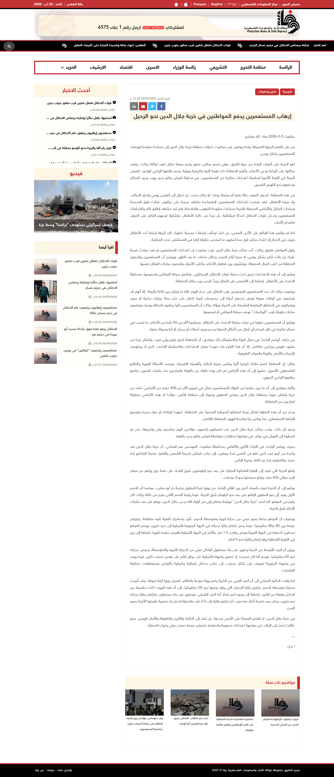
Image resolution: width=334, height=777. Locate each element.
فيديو (76, 173)
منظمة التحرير (253, 67)
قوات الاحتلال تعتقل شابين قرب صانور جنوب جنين (210, 45)
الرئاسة (285, 67)
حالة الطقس (75, 4)
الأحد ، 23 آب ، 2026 (48, 4)
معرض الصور (291, 4)
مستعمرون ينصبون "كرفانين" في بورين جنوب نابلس (90, 353)
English (217, 4)
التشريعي (218, 67)
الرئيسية (287, 91)
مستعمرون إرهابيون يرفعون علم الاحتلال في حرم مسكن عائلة (90, 310)
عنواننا (51, 770)
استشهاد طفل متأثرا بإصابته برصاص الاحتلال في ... (79, 118)
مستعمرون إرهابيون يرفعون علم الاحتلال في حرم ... (79, 133)
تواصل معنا (65, 770)
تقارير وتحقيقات (267, 91)
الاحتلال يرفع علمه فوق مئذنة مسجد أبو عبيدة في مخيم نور (90, 332)
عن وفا (39, 770)
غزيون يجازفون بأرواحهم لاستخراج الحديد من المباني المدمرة (281, 722)
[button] (40, 200)
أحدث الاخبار (76, 90)
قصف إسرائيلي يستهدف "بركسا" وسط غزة (75, 225)
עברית (232, 4)
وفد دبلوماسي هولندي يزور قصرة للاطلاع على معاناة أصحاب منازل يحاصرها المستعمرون (145, 724)
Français (200, 4)
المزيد (71, 67)
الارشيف (98, 67)
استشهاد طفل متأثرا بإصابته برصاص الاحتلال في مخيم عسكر (92, 285)
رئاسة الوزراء (184, 67)
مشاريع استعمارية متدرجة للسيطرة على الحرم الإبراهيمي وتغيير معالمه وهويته (234, 725)
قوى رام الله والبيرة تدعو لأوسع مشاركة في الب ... (80, 148)
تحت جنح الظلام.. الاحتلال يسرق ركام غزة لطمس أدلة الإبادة (191, 721)
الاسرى (152, 67)
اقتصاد (126, 67)
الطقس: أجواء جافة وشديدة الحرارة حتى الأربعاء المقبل (123, 45)
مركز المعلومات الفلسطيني (259, 4)
